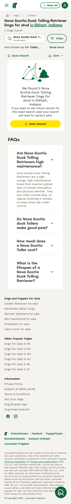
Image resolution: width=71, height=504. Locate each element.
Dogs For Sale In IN (17, 369)
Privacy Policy (13, 384)
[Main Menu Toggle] (6, 5)
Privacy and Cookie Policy (44, 461)
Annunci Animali (39, 438)
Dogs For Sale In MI (17, 364)
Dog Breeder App (15, 404)
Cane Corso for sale (17, 329)
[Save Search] (61, 492)
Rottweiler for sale (16, 324)
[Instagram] (15, 416)
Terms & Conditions (17, 394)
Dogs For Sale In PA (17, 343)
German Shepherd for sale (22, 314)
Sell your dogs (13, 399)
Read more (57, 47)
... (23, 15)
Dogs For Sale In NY (17, 349)
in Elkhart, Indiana (46, 25)
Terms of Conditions (14, 461)
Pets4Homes (19, 433)
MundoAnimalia (14, 438)
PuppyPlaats (54, 433)
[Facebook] (8, 416)
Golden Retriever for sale (21, 303)
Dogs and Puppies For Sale (22, 298)
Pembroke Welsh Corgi (19, 308)
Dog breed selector (17, 409)
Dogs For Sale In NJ (17, 359)
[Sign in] (65, 5)
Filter (59, 38)
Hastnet (37, 433)
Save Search (20, 55)
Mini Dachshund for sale (20, 319)
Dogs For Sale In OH (17, 354)
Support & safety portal (19, 389)
